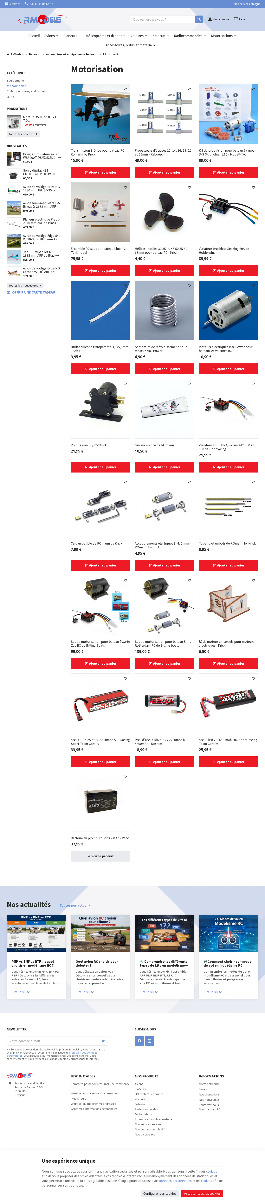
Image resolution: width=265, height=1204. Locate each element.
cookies (211, 1171)
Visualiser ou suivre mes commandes (94, 1093)
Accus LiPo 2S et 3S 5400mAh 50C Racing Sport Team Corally (100, 741)
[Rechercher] (199, 19)
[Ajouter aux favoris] (125, 89)
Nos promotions (209, 1094)
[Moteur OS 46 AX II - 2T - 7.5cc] (14, 122)
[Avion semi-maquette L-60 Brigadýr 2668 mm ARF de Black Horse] (14, 208)
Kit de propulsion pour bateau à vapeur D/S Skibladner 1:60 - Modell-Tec (227, 152)
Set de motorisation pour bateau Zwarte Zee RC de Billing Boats (100, 643)
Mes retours (78, 1098)
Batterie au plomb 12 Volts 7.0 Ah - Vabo (100, 838)
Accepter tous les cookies (202, 1193)
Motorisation (16, 86)
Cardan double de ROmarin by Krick (96, 543)
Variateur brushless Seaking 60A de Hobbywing (224, 250)
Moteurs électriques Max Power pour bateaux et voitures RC (225, 349)
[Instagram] (149, 1041)
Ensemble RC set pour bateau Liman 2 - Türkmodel (99, 250)
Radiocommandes (188, 35)
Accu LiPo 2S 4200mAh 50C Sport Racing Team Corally (228, 741)
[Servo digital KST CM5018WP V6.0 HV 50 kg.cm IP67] (14, 175)
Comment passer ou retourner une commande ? (100, 1086)
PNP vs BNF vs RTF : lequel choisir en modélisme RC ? (33, 963)
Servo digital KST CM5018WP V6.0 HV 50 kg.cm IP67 (39, 174)
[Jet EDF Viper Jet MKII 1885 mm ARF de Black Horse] (14, 257)
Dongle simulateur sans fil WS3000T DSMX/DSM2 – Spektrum (42, 157)
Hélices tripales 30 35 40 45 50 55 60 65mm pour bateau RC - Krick (161, 250)
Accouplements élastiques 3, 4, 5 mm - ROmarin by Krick (163, 545)
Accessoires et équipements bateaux (72, 54)
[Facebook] (139, 1041)
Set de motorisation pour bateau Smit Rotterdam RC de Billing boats (163, 643)
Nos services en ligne (148, 1124)
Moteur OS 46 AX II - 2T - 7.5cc (41, 118)
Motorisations (222, 35)
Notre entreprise (209, 1084)
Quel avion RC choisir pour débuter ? (97, 963)
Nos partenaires (145, 1134)
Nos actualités (29, 904)
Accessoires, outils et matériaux (130, 45)
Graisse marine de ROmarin (154, 445)
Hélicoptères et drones (104, 35)
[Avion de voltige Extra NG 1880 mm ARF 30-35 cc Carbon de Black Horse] (14, 192)
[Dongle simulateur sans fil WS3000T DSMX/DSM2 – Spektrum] (14, 159)
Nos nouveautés (209, 1099)
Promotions (17, 109)
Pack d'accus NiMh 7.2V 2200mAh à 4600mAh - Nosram (160, 741)
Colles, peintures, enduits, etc (26, 91)
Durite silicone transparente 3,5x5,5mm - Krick (99, 349)
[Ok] (104, 1041)
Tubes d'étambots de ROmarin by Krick (227, 543)
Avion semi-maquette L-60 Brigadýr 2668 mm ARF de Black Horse (42, 206)
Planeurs (70, 35)
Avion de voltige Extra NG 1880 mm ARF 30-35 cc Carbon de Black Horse (41, 190)
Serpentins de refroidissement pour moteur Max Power (161, 349)
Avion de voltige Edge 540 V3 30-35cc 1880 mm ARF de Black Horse (42, 239)
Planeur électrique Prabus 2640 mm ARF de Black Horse (42, 222)
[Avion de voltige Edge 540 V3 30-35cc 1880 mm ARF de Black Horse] (14, 241)
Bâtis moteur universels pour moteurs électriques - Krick (226, 643)
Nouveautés (17, 146)
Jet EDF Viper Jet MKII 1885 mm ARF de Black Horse (39, 255)
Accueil (34, 35)
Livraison (204, 1089)
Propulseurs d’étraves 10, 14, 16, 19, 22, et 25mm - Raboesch (163, 152)
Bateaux (158, 35)
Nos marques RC (209, 1109)
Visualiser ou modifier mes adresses (93, 1104)
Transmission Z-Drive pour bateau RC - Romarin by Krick (98, 152)
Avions (49, 35)
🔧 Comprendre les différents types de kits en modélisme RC (163, 963)
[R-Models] (42, 19)
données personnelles (175, 1181)
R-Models (17, 54)
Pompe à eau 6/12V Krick (89, 445)
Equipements (16, 80)
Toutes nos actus (73, 905)
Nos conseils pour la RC (150, 1129)
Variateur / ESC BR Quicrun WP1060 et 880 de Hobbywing (226, 447)
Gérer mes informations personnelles (94, 1109)
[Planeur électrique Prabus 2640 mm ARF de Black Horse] (14, 224)
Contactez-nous (209, 1105)
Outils (11, 97)
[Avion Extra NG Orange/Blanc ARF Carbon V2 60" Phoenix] (14, 273)
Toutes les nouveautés (23, 285)
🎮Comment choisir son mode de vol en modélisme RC (228, 963)
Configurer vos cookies (159, 1193)
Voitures (137, 35)
